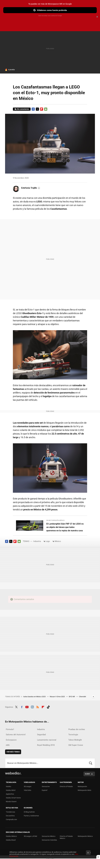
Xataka (8, 786)
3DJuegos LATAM (30, 836)
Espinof (44, 790)
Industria (37, 541)
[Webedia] (13, 773)
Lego (48, 541)
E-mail (45, 109)
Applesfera (10, 794)
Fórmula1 (10, 729)
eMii (8, 745)
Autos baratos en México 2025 (34, 697)
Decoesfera (10, 816)
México (58, 541)
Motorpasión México (85, 836)
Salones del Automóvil (16, 734)
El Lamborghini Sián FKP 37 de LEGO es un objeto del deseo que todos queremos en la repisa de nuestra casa (65, 527)
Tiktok (48, 707)
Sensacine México (48, 836)
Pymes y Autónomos (31, 816)
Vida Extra (27, 790)
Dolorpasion (11, 740)
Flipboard (41, 109)
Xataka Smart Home (13, 798)
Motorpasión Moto (84, 790)
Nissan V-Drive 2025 (57, 697)
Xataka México (11, 836)
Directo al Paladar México (66, 837)
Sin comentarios (23, 109)
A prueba (11, 70)
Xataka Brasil (11, 840)
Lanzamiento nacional (46, 740)
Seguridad (41, 734)
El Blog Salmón (29, 812)
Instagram (32, 707)
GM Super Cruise (75, 745)
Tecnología (73, 734)
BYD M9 (72, 697)
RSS (38, 707)
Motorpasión (82, 786)
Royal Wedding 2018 (46, 745)
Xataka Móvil (10, 790)
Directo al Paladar (66, 786)
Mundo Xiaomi (11, 801)
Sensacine (46, 786)
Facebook (33, 109)
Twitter (37, 109)
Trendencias (10, 812)
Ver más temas (13, 752)
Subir (87, 774)
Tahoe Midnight (75, 740)
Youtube (27, 707)
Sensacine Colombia (49, 840)
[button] (30, 188)
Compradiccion (11, 819)
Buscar (90, 763)
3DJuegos (27, 786)
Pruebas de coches (76, 729)
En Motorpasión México (55, 520)
